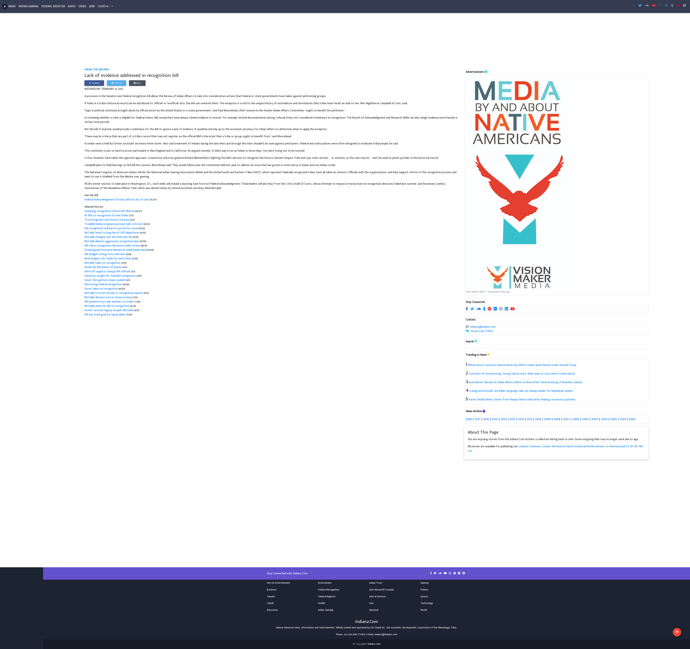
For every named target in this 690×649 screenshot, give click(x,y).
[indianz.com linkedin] (666, 5)
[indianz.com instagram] (660, 5)
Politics (424, 590)
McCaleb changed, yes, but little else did (108, 237)
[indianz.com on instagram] (501, 309)
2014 (504, 419)
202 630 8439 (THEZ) (481, 331)
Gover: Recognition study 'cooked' (104, 280)
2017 (477, 419)
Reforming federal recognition (103, 284)
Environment (325, 583)
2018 (469, 419)
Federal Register (53, 6)
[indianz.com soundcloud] (647, 5)
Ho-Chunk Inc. (378, 627)
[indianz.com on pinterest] (490, 309)
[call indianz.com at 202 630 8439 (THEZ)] (467, 331)
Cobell (270, 603)
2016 (486, 419)
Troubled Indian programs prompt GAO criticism (113, 224)
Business (272, 590)
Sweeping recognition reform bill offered (109, 211)
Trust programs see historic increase (107, 219)
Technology (426, 603)
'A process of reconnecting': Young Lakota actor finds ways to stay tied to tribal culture (522, 373)
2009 (547, 419)
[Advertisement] (192, 41)
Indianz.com (374, 644)
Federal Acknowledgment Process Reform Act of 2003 (117, 199)
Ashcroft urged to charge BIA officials (107, 271)
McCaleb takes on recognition (102, 262)
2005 (585, 419)
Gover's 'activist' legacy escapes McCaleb (108, 310)
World (423, 610)
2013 (512, 419)
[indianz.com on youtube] (654, 5)
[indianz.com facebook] (634, 5)
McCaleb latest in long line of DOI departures (111, 232)
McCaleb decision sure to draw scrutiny (108, 297)
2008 (557, 419)
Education (272, 610)
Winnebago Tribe (447, 627)
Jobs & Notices (377, 596)
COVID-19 (103, 6)
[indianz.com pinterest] (678, 5)
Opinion (424, 583)
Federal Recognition (328, 590)
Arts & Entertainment (278, 583)
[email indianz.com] (467, 326)
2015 (495, 419)
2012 (521, 419)
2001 (623, 419)
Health (321, 603)
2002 (613, 419)
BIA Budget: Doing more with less (105, 254)
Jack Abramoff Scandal (381, 590)
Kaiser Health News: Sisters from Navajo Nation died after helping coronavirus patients (522, 399)
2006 (575, 419)
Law (371, 603)
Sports (424, 596)
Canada (271, 596)
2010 (538, 419)
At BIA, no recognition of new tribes (106, 215)
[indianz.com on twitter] (472, 309)
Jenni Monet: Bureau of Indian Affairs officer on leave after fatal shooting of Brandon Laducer (526, 382)
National (373, 610)
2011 (529, 419)
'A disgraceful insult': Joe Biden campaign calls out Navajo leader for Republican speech (521, 391)
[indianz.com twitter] (640, 5)
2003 (604, 419)
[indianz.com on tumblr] (672, 5)
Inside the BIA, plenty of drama (103, 267)
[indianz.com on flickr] (684, 5)
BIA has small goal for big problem (105, 314)
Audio (72, 6)
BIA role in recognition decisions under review (112, 245)
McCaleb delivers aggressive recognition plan (111, 241)
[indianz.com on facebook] (467, 309)
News (12, 6)
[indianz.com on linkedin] (507, 309)
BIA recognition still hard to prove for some (111, 228)
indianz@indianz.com (483, 326)
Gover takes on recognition (101, 288)
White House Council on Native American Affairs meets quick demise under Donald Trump (522, 365)
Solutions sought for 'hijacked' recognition (110, 275)
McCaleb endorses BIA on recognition (107, 306)
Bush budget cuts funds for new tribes (107, 258)
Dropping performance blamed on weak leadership (114, 250)
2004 (594, 419)
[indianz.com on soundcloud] (479, 309)
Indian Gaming (28, 6)
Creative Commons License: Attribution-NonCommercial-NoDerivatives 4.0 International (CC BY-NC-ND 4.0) (555, 448)
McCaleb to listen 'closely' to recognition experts (113, 293)
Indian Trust (375, 583)
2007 (566, 419)
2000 (632, 419)
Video (82, 6)
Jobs (92, 6)
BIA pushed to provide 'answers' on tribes (109, 301)
